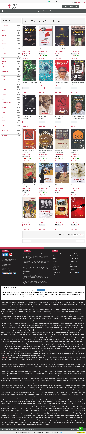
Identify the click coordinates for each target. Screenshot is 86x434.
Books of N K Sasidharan (64, 384)
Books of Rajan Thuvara (59, 391)
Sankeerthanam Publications (12, 344)
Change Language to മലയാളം (59, 253)
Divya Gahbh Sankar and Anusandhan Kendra (72, 311)
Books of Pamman (30, 363)
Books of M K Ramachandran (61, 399)
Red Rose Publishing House (18, 343)
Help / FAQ (72, 267)
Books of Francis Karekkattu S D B (26, 366)
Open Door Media (26, 336)
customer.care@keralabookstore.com (10, 270)
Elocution (4, 63)
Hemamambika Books (47, 318)
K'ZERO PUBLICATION (77, 322)
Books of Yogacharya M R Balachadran (56, 415)
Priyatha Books (21, 341)
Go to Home (27, 241)
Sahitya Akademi (64, 343)
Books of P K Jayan (46, 417)
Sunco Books (49, 348)
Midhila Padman (42, 84)
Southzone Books (47, 346)
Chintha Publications (10, 309)
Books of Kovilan (63, 366)
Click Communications (23, 309)
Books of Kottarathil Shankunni (47, 361)
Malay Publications (21, 329)
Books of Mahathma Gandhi (62, 405)
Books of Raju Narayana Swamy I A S (27, 364)
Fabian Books (17, 315)
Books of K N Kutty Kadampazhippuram (35, 396)
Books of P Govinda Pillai (65, 398)
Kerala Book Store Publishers (67, 323)
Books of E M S (67, 382)
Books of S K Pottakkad (21, 359)
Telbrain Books (5, 350)
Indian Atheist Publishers (14, 320)
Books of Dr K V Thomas (38, 392)
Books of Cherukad (49, 391)
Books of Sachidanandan (25, 380)
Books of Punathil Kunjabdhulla (65, 359)
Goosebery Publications (26, 316)
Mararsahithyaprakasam (52, 330)
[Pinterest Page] (10, 256)
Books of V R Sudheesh (76, 368)
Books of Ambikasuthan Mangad (42, 424)
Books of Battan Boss (39, 366)
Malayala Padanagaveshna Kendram (33, 329)
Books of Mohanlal (58, 385)
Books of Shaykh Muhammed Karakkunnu (32, 417)
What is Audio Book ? (74, 257)
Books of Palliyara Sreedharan (44, 357)
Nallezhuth (51, 332)
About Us (72, 263)
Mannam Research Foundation (31, 330)
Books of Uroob (15, 364)
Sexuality (4, 117)
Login (83, 2)
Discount (4, 56)
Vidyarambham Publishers (67, 351)
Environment (4, 66)
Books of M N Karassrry (14, 380)
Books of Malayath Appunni (33, 378)
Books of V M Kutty (65, 413)
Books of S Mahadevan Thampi (52, 398)
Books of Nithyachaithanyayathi (38, 368)
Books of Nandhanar (28, 394)
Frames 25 (56, 315)
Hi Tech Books (55, 318)
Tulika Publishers (68, 350)
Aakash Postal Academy (31, 301)
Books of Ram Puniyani (61, 420)
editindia (65, 313)
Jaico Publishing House (16, 322)
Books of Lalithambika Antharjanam (11, 419)
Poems (3, 97)
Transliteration (5, 130)
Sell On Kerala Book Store (58, 271)
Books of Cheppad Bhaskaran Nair (63, 403)
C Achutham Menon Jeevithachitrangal (64, 82)
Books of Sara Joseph (25, 370)
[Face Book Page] (3, 256)
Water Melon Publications (55, 353)
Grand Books (35, 316)
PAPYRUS (42, 337)
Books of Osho (34, 357)
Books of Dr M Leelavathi (28, 387)
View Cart (55, 258)
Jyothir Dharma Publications (56, 322)
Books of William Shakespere (31, 385)
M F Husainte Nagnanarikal (29, 219)
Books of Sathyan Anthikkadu (69, 408)
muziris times (33, 332)
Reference (4, 107)
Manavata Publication (72, 329)
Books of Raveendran (58, 373)
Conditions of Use (73, 261)
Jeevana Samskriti (36, 322)
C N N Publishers (36, 308)
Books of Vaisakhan (18, 424)
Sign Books (60, 344)
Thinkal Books (20, 350)
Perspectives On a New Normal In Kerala (32, 82)
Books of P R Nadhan (24, 408)
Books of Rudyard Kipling (26, 403)
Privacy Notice (73, 260)
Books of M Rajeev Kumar (7, 424)
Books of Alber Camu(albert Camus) (45, 385)
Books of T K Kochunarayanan (31, 422)
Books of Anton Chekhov (45, 378)
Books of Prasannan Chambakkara (39, 406)
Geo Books (80, 315)
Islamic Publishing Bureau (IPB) (75, 320)
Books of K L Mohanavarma (39, 420)
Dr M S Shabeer (25, 50)
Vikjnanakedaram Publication (7, 353)
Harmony (24, 318)
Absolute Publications (51, 301)
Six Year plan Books (6, 346)
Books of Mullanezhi (76, 398)
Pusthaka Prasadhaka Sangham (36, 341)
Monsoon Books (26, 332)
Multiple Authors (25, 152)
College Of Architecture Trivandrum (42, 309)
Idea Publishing (73, 318)
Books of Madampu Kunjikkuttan (59, 380)
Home (2, 15)
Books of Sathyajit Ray (37, 399)
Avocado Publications (16, 304)
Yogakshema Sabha (26, 355)
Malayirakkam (25, 48)
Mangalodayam (81, 329)
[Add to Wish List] (30, 54)
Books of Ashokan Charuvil (69, 371)
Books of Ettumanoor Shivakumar (62, 361)
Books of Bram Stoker (16, 392)
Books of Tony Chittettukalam (61, 396)
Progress (27, 341)
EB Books (61, 313)
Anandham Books (29, 302)
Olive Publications (17, 336)
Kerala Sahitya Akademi (19, 325)
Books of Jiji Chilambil (50, 405)
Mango (3, 330)
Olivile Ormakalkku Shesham (78, 82)
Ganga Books (67, 315)
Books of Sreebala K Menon (49, 403)
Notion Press (4, 336)
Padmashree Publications (66, 336)
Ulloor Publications (77, 350)
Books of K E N (30, 413)
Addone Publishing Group (72, 301)
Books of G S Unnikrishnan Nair (57, 417)
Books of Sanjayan (6, 375)
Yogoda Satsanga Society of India (38, 355)
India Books (79, 318)
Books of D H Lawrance (76, 403)
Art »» (3, 27)
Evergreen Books (4, 315)
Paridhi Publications (49, 337)
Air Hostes (57, 185)
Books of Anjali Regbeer (6, 413)
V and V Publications (19, 351)
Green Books (47, 316)
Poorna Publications (37, 339)
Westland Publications (66, 353)
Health (3, 74)
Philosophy (4, 94)
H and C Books (76, 316)
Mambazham (64, 329)
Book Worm (64, 306)
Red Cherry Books (8, 343)
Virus (40, 82)
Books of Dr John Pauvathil (70, 401)
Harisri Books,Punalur (9, 318)
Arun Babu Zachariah (26, 84)
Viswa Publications (36, 353)
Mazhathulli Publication (11, 332)
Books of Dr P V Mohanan (28, 389)
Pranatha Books (56, 339)
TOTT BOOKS (61, 350)
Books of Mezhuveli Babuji (40, 363)
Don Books (28, 313)
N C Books (46, 332)
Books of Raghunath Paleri (78, 378)
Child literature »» (5, 38)
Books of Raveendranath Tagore (33, 361)
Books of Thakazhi (54, 359)
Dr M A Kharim (42, 152)
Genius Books (74, 315)
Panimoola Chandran (59, 50)
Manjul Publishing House (11, 330)
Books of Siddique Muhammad (17, 398)
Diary (3, 51)
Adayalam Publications (61, 301)
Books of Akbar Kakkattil (11, 363)
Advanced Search (16, 1)
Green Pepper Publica (55, 316)
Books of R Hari (18, 405)
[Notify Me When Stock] (46, 54)
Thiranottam (26, 350)
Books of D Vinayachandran (14, 399)
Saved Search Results (9, 15)
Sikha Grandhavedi (67, 344)
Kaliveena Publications (23, 323)
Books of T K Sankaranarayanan (13, 420)
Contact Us (38, 1)
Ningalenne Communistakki (45, 48)
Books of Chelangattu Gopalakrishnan (46, 401)
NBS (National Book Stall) (74, 332)
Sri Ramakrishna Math (75, 346)
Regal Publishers (28, 343)
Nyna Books (10, 336)
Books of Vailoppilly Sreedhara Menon (38, 370)
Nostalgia (82, 334)
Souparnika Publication (38, 346)
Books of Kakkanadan (80, 373)
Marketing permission (32, 290)
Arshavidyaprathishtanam (45, 302)
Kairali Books (3, 323)
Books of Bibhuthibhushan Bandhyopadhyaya (15, 373)
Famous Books (24, 315)
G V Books (61, 315)
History (3, 76)
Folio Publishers (49, 315)
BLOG (81, 11)
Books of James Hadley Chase (28, 375)
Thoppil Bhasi (41, 50)
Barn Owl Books (41, 304)
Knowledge (4, 81)
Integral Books (53, 320)
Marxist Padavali (59, 116)
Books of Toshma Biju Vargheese (16, 394)
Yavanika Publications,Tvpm (7, 355)
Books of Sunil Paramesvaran (40, 384)
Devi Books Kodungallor (37, 311)
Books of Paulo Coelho (17, 389)
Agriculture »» (5, 25)
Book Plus (59, 306)
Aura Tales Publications (70, 302)
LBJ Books (23, 327)
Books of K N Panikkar (40, 405)
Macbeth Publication (5, 329)
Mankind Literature (20, 330)
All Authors (4, 1)
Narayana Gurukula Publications (61, 332)
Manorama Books (43, 330)
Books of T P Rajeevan (39, 394)
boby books (35, 306)
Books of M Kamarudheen (17, 412)
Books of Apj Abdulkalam (16, 375)
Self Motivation (5, 115)
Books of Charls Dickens (62, 394)
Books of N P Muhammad (71, 392)
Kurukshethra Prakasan (77, 325)
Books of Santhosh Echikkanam (68, 422)
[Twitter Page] (6, 256)
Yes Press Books (17, 355)
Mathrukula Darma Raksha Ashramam (76, 330)
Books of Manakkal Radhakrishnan (74, 420)
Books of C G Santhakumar (28, 405)
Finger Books (30, 315)
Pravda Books (73, 339)
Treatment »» (5, 135)
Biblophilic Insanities (6, 306)
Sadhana (44, 343)
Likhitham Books (38, 327)
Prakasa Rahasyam (26, 116)
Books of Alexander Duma (39, 391)
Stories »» (4, 122)
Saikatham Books (72, 343)
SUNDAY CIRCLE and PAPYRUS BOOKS (61, 348)
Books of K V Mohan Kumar (46, 380)
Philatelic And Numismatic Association (12, 339)
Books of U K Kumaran (22, 378)
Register (78, 2)
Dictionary (4, 53)
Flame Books (42, 315)
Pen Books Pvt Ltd (68, 337)
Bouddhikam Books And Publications (8, 308)
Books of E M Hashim (48, 382)
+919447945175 (53, 1)
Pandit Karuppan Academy (14, 337)
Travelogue (4, 133)
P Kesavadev (73, 186)
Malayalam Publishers (46, 329)
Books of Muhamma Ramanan (71, 391)
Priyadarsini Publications (12, 341)
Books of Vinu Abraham (48, 419)
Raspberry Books (69, 341)
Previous (75, 234)
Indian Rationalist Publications (27, 320)
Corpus (51, 309)
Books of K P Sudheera (25, 419)
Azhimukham (24, 304)
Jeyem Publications (45, 322)
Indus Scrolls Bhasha (38, 320)
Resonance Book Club (37, 343)
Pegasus (61, 337)
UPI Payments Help (74, 272)
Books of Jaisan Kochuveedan (11, 401)
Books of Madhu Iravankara (72, 419)
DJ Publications (15, 313)
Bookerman (77, 306)
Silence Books (75, 344)
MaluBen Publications (56, 329)
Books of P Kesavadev (68, 385)
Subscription (4, 128)
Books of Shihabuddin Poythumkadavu (33, 373)
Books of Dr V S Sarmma (79, 389)
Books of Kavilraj (27, 406)
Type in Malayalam (74, 271)
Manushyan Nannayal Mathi (77, 219)
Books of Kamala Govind (52, 384)
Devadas (41, 185)
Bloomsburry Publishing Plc (16, 306)
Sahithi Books (50, 343)
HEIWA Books (38, 318)
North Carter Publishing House (73, 334)
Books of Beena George (63, 410)
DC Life (6, 311)
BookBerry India (71, 306)
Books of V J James (29, 398)
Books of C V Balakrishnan (14, 370)
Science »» (4, 112)
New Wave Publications (37, 334)
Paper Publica (31, 337)
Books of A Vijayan (50, 387)
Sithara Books (82, 344)
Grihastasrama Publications (66, 316)
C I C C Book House (28, 308)
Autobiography (5, 33)
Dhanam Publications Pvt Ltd (49, 311)
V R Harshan (57, 186)
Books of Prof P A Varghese (69, 373)
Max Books (3, 332)
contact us (67, 294)
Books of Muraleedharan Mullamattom (29, 371)
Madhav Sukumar (58, 221)
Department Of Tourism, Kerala (24, 311)
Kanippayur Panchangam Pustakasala (41, 323)
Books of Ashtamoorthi (59, 392)
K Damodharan (58, 118)
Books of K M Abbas (16, 403)
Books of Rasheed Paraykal (29, 415)
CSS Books (56, 309)
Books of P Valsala (21, 363)
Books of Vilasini (59, 377)
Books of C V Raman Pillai (42, 415)
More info (60, 432)
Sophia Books (30, 346)
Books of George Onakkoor (48, 399)
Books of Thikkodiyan (80, 422)
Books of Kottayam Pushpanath (43, 364)
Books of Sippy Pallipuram (6, 361)
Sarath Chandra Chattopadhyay (45, 186)
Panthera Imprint (24, 337)
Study (3, 125)
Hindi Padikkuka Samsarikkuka (46, 150)
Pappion (37, 337)
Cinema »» (4, 40)
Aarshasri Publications (41, 301)
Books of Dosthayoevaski (6, 389)
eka (74, 313)
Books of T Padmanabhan (24, 377)
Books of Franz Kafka (58, 382)
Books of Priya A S (5, 391)
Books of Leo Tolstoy (64, 364)
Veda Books (42, 351)
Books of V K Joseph (59, 401)
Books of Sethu (34, 377)
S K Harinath (25, 118)
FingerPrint (36, 315)
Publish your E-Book (57, 272)
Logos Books (74, 327)
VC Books (37, 351)
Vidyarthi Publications (77, 351)
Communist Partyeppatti (28, 150)
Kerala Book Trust (77, 323)
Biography (4, 35)
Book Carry (47, 306)
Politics (3, 99)
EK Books (70, 313)
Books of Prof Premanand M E (75, 410)
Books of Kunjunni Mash (71, 417)
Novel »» (4, 89)
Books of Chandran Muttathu (54, 413)
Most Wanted (21, 357)
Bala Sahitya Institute (32, 304)
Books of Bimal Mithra (63, 406)
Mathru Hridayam (75, 185)
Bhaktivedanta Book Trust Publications (77, 304)
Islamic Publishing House (6, 322)
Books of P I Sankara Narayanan (18, 413)
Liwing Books (67, 327)
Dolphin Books (22, 313)
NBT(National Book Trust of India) (8, 334)
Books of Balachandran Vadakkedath (16, 422)
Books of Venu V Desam (49, 396)
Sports (3, 120)
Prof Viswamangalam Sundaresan (61, 84)
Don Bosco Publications (36, 313)
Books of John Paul (68, 387)
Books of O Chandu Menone (46, 408)
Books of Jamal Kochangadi (37, 382)
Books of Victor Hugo (26, 392)
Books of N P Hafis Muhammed (26, 410)
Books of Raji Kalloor (75, 413)
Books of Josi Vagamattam (52, 370)
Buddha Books (20, 308)
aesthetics (14, 302)
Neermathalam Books (20, 334)
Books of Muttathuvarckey (6, 385)
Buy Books (46, 11)
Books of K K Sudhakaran (26, 368)
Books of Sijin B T (19, 415)
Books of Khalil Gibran (74, 361)
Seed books (54, 344)
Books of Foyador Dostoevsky (45, 422)
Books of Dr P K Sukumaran (65, 368)
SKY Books (13, 346)
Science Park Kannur (47, 344)
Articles (3, 30)
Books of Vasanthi (59, 387)
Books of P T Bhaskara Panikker (12, 410)
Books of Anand (80, 401)
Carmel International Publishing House (49, 308)
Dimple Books (59, 311)
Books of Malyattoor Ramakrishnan (46, 377)
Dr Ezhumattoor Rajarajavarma (77, 118)
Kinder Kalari (53, 325)
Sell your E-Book (56, 274)
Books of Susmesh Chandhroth (74, 366)
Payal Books (56, 337)
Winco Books (74, 353)
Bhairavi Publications (63, 304)
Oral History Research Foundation (38, 336)
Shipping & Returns (74, 258)
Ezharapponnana (75, 48)
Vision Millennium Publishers (25, 353)
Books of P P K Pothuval (26, 399)
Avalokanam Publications (6, 304)
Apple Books (36, 302)
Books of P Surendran (74, 370)
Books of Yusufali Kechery (27, 384)
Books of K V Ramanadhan (60, 419)
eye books (11, 315)
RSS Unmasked (74, 150)
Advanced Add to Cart (24, 1)
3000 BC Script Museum (20, 301)
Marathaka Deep (59, 219)
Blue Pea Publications (27, 306)
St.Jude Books (32, 348)
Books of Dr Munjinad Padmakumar (18, 396)
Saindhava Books (80, 343)
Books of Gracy (27, 412)
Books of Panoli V (4, 380)
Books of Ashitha (58, 363)
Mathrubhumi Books (62, 330)
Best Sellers (14, 11)
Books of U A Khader (15, 368)
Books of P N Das (35, 380)
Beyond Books (55, 304)
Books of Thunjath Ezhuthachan (13, 371)
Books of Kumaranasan (79, 363)
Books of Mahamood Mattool (75, 396)
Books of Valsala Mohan (6, 406)
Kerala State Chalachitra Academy (32, 325)
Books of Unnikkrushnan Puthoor (77, 384)
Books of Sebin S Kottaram (39, 398)
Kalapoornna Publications (12, 323)
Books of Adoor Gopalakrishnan (15, 387)
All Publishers (9, 1)
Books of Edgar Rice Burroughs (41, 389)
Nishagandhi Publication (53, 334)
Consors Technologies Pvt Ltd (29, 429)
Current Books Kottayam (65, 309)
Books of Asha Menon (72, 380)
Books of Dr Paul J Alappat (27, 391)
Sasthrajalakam (30, 344)
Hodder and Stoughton (64, 318)
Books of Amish (43, 412)
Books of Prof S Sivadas (68, 363)
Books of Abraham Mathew (67, 412)
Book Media (53, 306)
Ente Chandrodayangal (60, 48)
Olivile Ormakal (42, 116)
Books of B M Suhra (67, 378)
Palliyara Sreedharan (76, 336)
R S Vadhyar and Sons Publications (51, 341)
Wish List (71, 1)
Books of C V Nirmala (72, 399)
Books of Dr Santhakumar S (74, 394)
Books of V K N (51, 363)
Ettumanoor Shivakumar (76, 50)
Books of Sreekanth (49, 392)
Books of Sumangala (40, 375)
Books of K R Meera (43, 371)
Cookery (4, 45)
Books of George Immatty (36, 419)
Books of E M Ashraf (57, 422)
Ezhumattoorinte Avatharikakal (78, 116)
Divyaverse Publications (6, 313)
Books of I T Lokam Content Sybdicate (53, 375)
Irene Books (60, 320)
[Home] (3, 11)
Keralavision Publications (45, 325)
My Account (53, 11)
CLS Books (31, 309)
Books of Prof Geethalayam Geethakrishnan (27, 401)
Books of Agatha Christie (75, 364)
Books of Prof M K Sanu (57, 378)
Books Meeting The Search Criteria (42, 21)
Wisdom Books (81, 353)
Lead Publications (30, 327)
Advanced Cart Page (74, 255)
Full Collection (5, 71)
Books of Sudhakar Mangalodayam (52, 366)
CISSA (17, 309)
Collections (4, 43)
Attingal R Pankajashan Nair (76, 221)
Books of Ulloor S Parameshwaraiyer (76, 405)
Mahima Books (13, 329)
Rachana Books (62, 341)
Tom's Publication (53, 350)
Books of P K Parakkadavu (18, 385)
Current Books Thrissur (76, 309)
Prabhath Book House (26, 51)
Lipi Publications (46, 327)
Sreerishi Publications (56, 346)
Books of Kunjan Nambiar (50, 394)
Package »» (4, 92)
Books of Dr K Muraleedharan (29, 424)
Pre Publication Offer (6, 102)
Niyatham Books (62, 334)
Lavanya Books (17, 327)
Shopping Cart (78, 1)
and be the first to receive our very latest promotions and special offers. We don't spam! (30, 288)
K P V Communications (67, 322)
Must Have (28, 357)
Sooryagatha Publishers (21, 346)
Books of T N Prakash (75, 382)
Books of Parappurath (11, 378)
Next (81, 234)
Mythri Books (40, 332)
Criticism (4, 48)
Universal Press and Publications (7, 351)
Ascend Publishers (55, 302)
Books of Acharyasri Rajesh (43, 359)
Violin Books (16, 353)
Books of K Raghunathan (54, 389)
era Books (78, 313)
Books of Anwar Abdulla (52, 410)
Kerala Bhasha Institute (55, 323)
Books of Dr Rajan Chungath (24, 382)
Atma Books (62, 302)
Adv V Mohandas (25, 186)
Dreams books (55, 313)
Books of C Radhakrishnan (78, 359)
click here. (28, 296)
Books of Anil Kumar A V (64, 370)
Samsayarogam (58, 150)
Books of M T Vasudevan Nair (58, 357)
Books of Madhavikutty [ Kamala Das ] (73, 357)
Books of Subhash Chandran (52, 368)
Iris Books (66, 320)
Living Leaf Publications (59, 327)
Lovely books (80, 327)
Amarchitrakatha (21, 302)
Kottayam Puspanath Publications (64, 325)
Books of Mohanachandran (11, 382)
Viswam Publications (45, 353)
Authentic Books (79, 302)
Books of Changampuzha (12, 377)
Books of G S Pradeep (52, 406)
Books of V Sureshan (57, 408)
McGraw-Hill (19, 332)
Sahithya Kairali (57, 343)
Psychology (4, 104)
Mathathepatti (42, 219)
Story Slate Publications (41, 348)
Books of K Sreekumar (17, 406)
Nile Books (45, 334)
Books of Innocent (11, 415)
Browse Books (22, 11)
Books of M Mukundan (32, 359)
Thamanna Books (12, 350)
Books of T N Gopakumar (69, 377)
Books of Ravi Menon (67, 375)
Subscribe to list (41, 290)
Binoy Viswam (74, 152)
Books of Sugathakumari (79, 412)
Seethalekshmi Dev (59, 152)
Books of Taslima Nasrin (47, 373)
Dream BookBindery (46, 313)
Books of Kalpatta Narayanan (54, 412)
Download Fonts (73, 269)
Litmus (51, 327)
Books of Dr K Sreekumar (6, 364)
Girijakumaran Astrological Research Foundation (11, 316)
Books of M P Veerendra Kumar (11, 366)
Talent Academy (73, 348)
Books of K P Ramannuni (40, 387)
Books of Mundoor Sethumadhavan (15, 417)
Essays (3, 69)
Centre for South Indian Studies (68, 308)
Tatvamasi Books (81, 348)
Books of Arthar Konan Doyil (40, 410)
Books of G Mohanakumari (15, 391)
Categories (7, 11)
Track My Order (56, 266)
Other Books (48, 336)
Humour (4, 79)
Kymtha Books (10, 327)
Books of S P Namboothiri (12, 408)
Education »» (5, 61)
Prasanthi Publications (65, 339)
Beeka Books (48, 304)
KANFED (30, 323)
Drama (3, 58)
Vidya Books (58, 351)
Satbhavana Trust (38, 344)
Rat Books (76, 341)
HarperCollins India (31, 318)
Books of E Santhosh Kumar (78, 387)
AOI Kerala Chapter (10, 301)
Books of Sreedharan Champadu (72, 415)
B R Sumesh (24, 221)
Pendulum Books (76, 337)
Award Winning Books (13, 357)
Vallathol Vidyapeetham (29, 351)
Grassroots (41, 316)
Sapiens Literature (22, 344)
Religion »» (4, 110)
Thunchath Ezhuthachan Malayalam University (39, 350)
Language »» (4, 84)
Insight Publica (46, 320)
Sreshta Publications (66, 346)
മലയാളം (66, 1)
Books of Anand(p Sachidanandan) (55, 371)
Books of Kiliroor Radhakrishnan (19, 361)
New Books (29, 11)
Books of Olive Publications (15, 384)
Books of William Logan (75, 406)
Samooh (3, 344)
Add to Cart (25, 53)
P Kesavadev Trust (56, 336)
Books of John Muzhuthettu (26, 420)
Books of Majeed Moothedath (66, 389)
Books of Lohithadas (34, 408)
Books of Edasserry (35, 412)
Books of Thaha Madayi (6, 403)
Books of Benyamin (55, 364)
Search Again (81, 241)
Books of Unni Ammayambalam (40, 413)
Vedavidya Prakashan (50, 351)
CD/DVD (59, 308)
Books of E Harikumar (50, 420)
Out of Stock (41, 53)
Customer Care (48, 1)
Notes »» (4, 87)
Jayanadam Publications (27, 322)
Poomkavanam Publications (26, 339)
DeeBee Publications (13, 311)
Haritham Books (18, 318)
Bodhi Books (41, 306)
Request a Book (32, 1)
